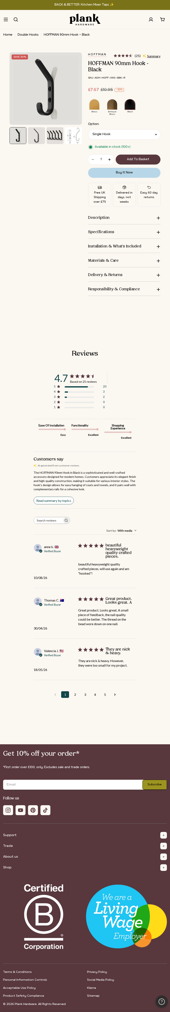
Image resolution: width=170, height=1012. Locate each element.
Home (7, 34)
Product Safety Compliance (23, 995)
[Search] (15, 19)
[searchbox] (48, 520)
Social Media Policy (100, 980)
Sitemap (93, 995)
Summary (153, 56)
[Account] (150, 19)
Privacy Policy (97, 972)
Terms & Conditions (17, 972)
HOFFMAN (97, 54)
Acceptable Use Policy (19, 988)
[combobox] (121, 530)
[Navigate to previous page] (55, 694)
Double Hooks (28, 34)
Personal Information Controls (25, 980)
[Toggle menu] (5, 19)
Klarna (91, 988)
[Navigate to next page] (115, 694)
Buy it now (124, 172)
